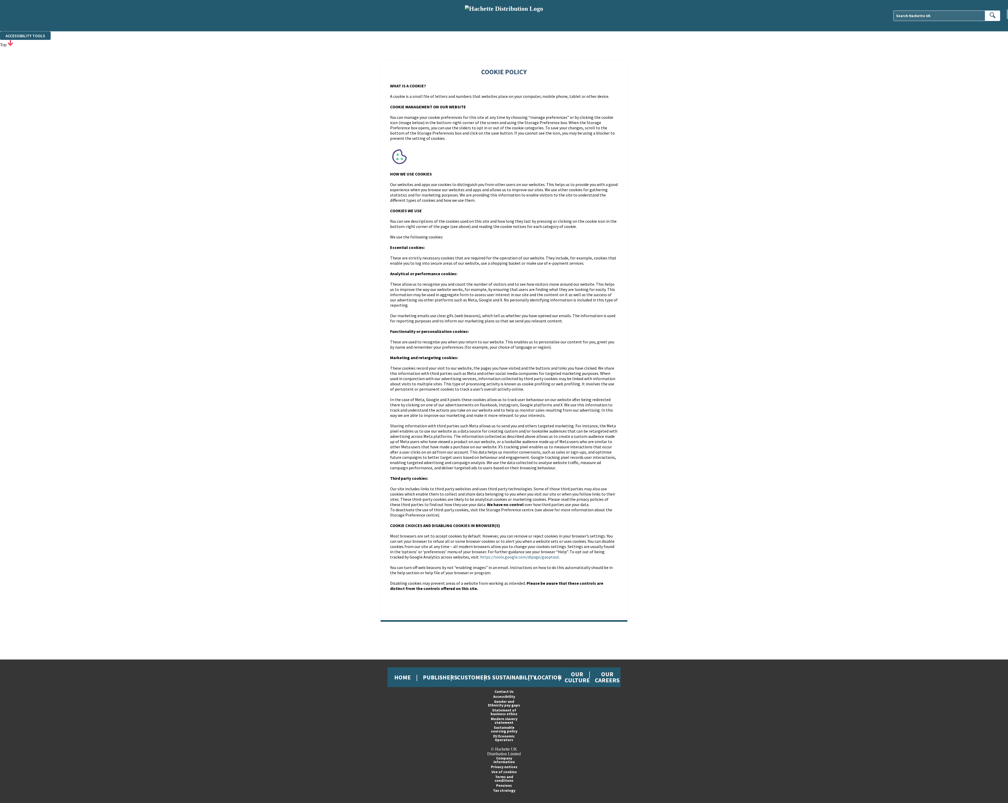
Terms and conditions (504, 778)
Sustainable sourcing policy (504, 729)
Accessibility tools (25, 35)
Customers (474, 677)
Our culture (577, 677)
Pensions (504, 785)
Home (402, 677)
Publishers (440, 677)
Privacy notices (504, 766)
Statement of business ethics (504, 712)
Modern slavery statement (504, 720)
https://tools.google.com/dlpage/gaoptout (519, 557)
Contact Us (504, 691)
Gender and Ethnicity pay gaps (504, 703)
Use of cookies (504, 771)
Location (548, 677)
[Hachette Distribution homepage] (504, 15)
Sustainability (514, 677)
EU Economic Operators (504, 738)
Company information (504, 760)
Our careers (607, 677)
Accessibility (504, 696)
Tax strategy (504, 790)
